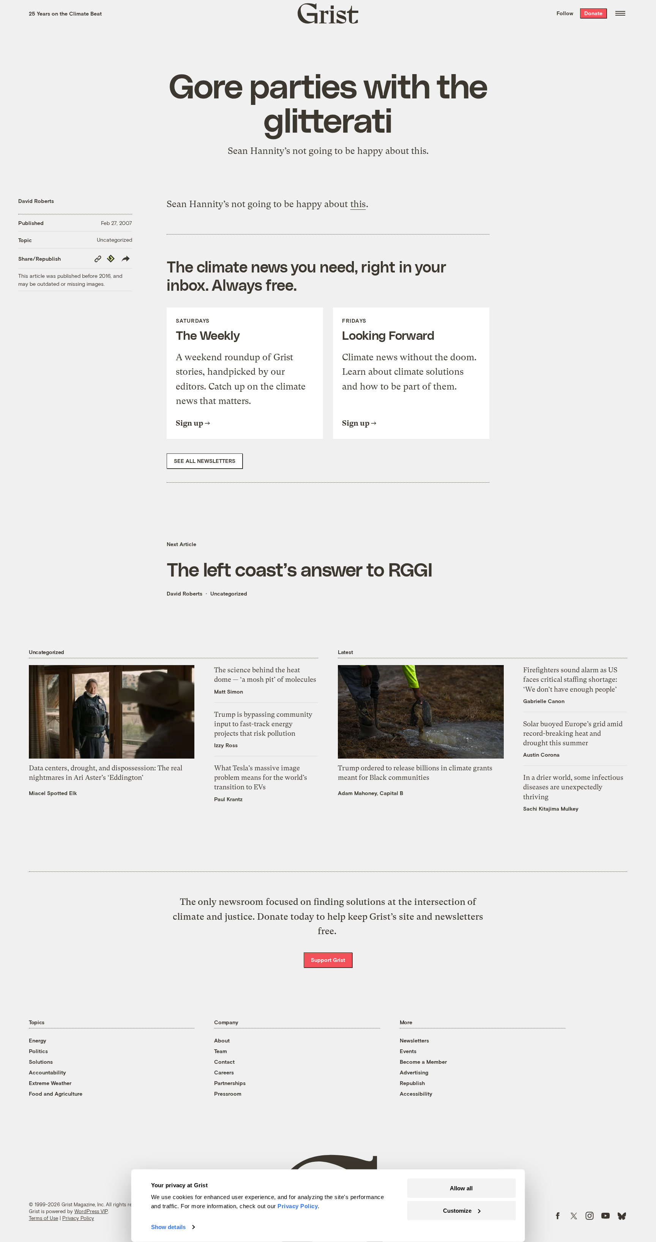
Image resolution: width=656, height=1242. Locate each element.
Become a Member (423, 1061)
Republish (412, 1083)
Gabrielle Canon (544, 701)
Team (220, 1051)
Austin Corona (541, 754)
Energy (37, 1040)
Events (408, 1051)
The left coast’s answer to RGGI (299, 569)
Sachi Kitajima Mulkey (551, 808)
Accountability (47, 1072)
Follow (565, 13)
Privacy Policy (78, 1218)
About (222, 1040)
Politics (38, 1051)
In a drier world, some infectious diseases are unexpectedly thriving (573, 786)
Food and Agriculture (55, 1093)
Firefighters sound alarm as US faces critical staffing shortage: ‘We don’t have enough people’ (570, 679)
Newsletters (414, 1040)
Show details (168, 1227)
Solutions (41, 1061)
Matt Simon (228, 691)
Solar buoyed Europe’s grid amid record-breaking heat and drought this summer (573, 733)
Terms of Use (43, 1218)
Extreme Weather (50, 1083)
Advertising (414, 1072)
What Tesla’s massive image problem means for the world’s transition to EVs (260, 777)
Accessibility (416, 1093)
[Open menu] (620, 13)
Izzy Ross (226, 745)
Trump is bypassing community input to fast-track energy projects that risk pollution (263, 723)
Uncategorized (114, 239)
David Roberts (36, 201)
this (358, 204)
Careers (224, 1072)
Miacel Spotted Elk (53, 793)
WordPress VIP (91, 1211)
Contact (224, 1061)
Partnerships (230, 1083)
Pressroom (227, 1093)
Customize (457, 1210)
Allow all (461, 1188)
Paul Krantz (228, 799)
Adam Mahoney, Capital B (370, 793)
